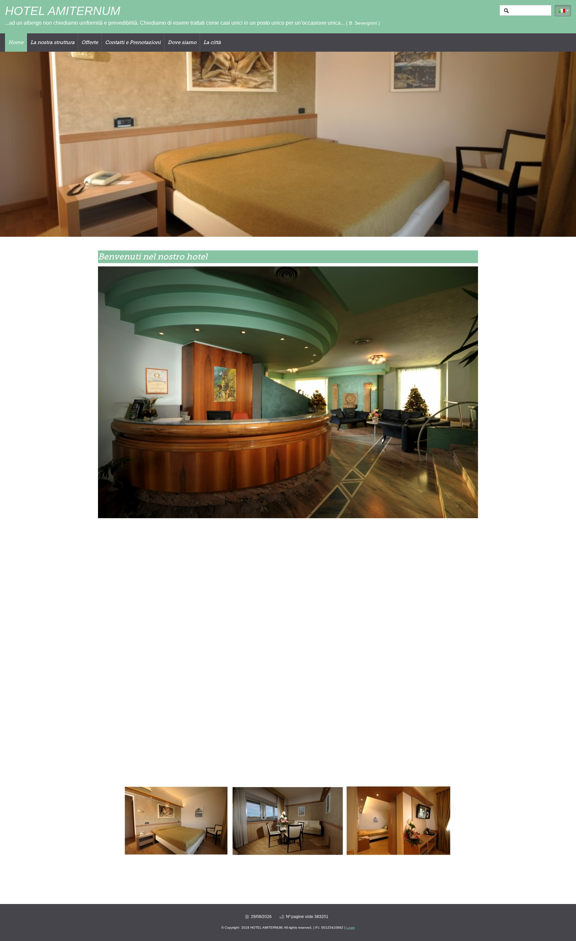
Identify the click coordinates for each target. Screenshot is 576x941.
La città (212, 42)
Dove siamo (182, 42)
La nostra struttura (52, 42)
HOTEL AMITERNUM (62, 11)
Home (15, 42)
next (557, 144)
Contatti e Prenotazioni (133, 42)
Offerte (89, 42)
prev (19, 144)
